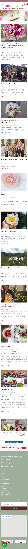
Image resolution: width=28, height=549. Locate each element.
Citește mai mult (5, 59)
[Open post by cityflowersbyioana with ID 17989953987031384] (20, 425)
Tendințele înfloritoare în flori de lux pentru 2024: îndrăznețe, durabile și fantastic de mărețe (12, 45)
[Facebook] (18, 448)
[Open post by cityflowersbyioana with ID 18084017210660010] (7, 425)
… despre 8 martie (6, 389)
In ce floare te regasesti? (8, 231)
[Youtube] (25, 448)
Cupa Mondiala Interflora (9, 84)
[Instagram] (21, 448)
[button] (2, 5)
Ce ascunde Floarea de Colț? (10, 268)
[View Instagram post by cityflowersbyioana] (12, 429)
